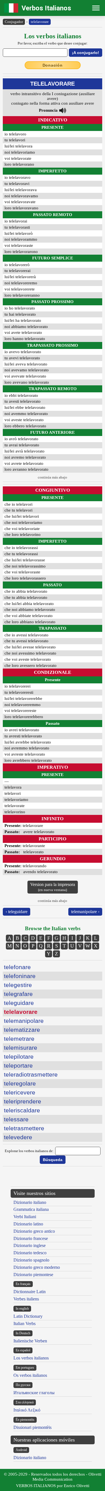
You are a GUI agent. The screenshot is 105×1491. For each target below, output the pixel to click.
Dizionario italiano (29, 1202)
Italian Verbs (24, 1323)
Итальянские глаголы (34, 1392)
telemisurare (20, 1047)
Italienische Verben (30, 1340)
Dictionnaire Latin (29, 1291)
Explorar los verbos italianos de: (29, 1151)
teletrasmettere (24, 1128)
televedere (18, 1137)
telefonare (17, 967)
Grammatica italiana (31, 1209)
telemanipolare (24, 1021)
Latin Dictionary (28, 1316)
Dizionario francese (30, 1238)
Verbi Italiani (24, 1216)
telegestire (18, 985)
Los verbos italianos (31, 1358)
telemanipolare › (85, 911)
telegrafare (18, 994)
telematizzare (22, 1029)
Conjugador (14, 22)
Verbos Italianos (46, 8)
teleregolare (20, 1083)
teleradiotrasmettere (31, 1074)
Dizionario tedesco (29, 1252)
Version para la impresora (52, 887)
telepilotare (19, 1056)
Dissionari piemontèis (32, 1427)
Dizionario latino (28, 1224)
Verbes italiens (26, 1299)
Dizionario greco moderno (36, 1267)
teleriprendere (22, 1101)
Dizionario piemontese (33, 1274)
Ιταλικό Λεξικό (26, 1410)
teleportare (18, 1065)
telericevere (19, 1092)
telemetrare (19, 1038)
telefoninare (20, 976)
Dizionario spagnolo (31, 1260)
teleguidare (19, 1003)
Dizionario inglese (29, 1245)
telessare (16, 1119)
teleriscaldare (22, 1110)
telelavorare (40, 22)
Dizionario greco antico (34, 1231)
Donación (53, 65)
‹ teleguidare (16, 911)
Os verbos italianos (30, 1375)
